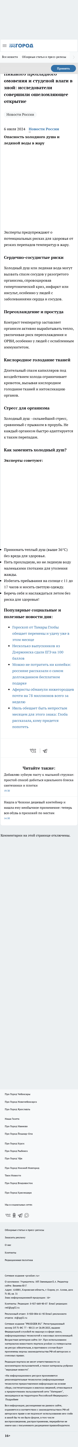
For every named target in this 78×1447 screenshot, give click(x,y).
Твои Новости (13, 1175)
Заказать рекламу (15, 1237)
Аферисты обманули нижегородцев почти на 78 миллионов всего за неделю (43, 695)
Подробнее (11, 1399)
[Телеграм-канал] (20, 1215)
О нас (8, 1244)
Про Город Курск (14, 1143)
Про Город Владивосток (19, 1183)
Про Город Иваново (16, 1126)
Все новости (10, 57)
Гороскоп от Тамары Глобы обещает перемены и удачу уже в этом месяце (40, 633)
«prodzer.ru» (32, 1275)
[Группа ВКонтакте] (8, 1215)
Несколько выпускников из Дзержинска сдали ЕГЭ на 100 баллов (37, 652)
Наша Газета (12, 1118)
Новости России (20, 114)
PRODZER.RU (33, 1323)
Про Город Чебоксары (17, 1094)
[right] (74, 57)
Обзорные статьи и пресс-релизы (44, 57)
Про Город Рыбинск (16, 1150)
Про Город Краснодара (18, 1192)
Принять (63, 68)
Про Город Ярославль (17, 1109)
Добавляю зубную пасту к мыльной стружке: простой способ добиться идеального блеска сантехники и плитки (39, 782)
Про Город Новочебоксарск (21, 1101)
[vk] (33, 751)
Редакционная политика (19, 1260)
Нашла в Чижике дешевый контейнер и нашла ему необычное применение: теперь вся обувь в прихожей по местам (38, 810)
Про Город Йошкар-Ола (19, 1133)
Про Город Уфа (13, 1158)
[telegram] (46, 751)
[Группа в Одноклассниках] (14, 1215)
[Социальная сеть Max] (27, 1215)
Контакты (10, 1252)
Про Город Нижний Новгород (22, 1167)
